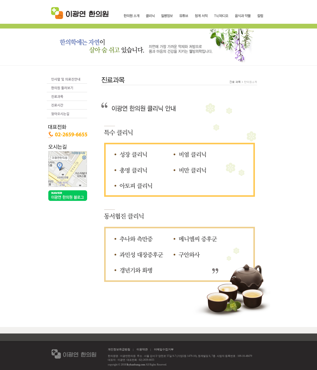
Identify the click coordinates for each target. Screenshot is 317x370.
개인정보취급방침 (119, 349)
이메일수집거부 (164, 349)
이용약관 (142, 349)
